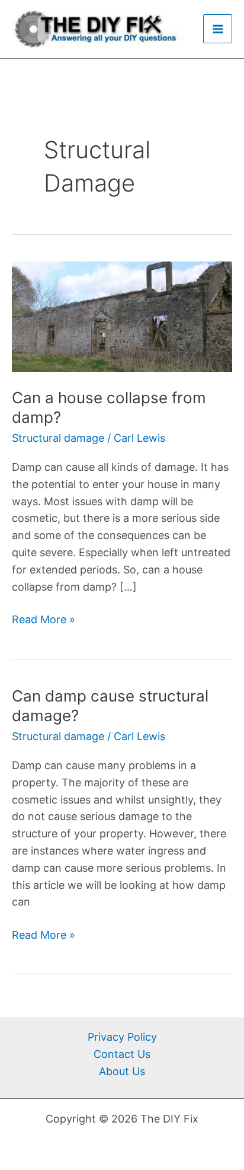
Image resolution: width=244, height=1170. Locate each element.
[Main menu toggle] (217, 28)
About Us (122, 1071)
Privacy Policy (122, 1037)
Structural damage (58, 438)
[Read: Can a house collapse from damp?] (122, 315)
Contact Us (122, 1054)
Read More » (43, 618)
